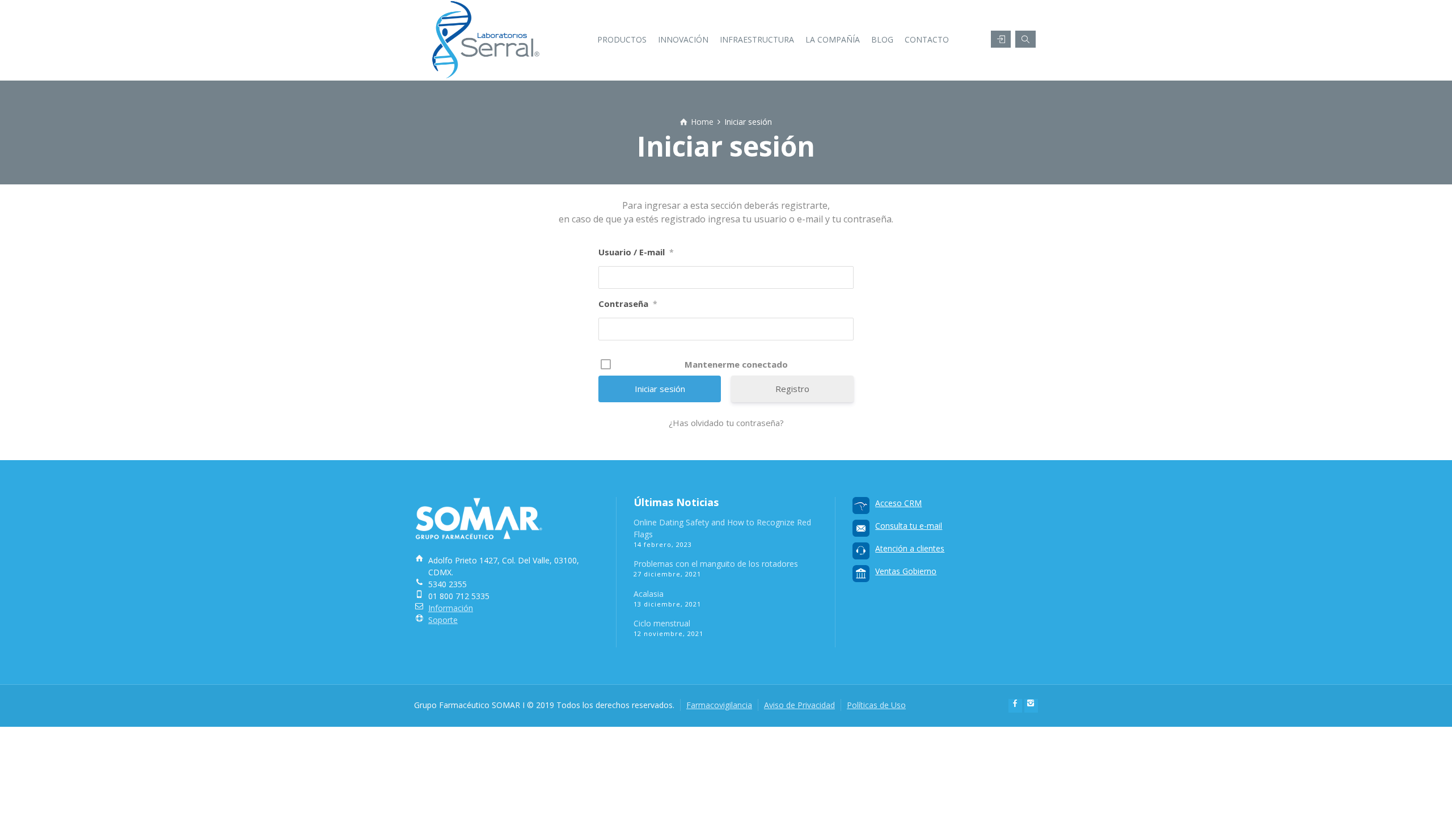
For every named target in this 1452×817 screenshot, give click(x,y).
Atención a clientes (909, 548)
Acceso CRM (898, 503)
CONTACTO (927, 39)
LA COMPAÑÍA (832, 39)
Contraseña (627, 303)
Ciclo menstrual (662, 623)
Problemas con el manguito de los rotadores (716, 563)
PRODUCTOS (622, 39)
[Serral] (488, 31)
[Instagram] (1031, 706)
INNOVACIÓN (683, 39)
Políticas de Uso (876, 705)
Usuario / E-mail (636, 252)
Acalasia (649, 593)
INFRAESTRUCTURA (757, 39)
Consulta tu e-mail (908, 525)
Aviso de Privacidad (799, 705)
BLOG (882, 39)
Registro (792, 388)
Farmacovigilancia (719, 705)
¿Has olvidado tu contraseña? (726, 422)
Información (450, 608)
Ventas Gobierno (905, 571)
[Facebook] (1015, 706)
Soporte (443, 619)
